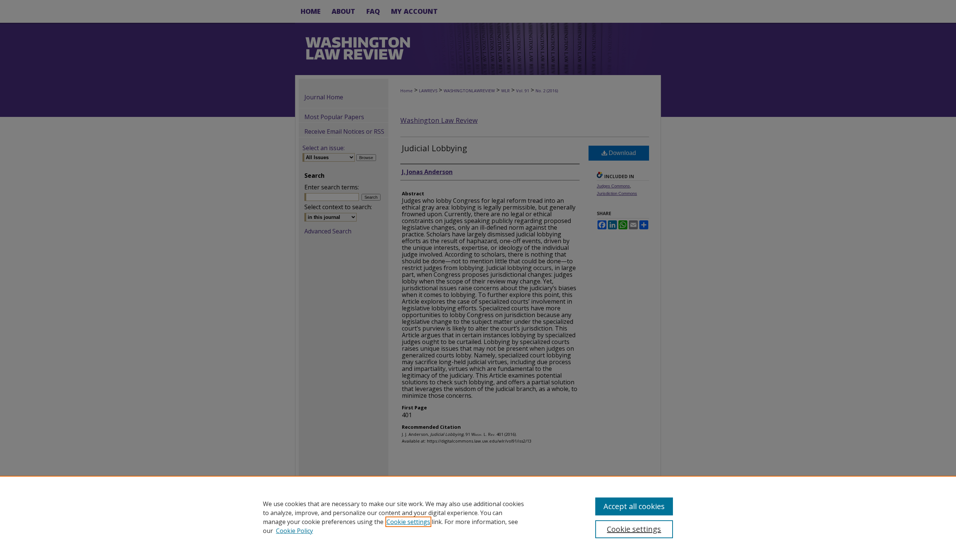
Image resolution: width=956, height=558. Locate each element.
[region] (478, 517)
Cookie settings (408, 522)
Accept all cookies (634, 506)
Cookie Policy (294, 531)
